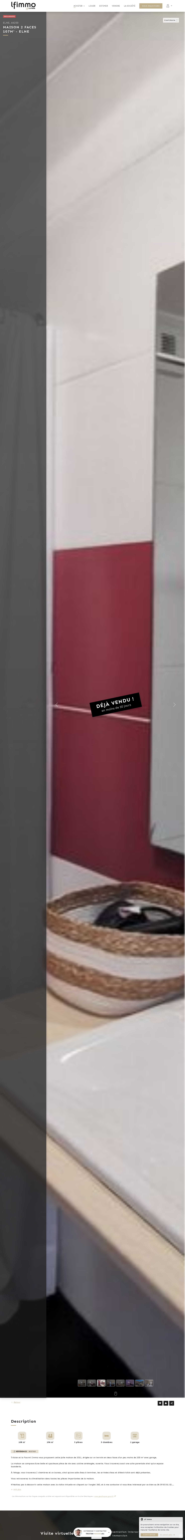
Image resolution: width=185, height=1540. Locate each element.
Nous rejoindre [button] (151, 6)
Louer (92, 6)
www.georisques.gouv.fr (104, 1496)
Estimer (103, 6)
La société (129, 6)
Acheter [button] (78, 6)
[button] (160, 1403)
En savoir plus (166, 1535)
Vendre (116, 6)
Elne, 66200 (10, 22)
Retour (17, 1402)
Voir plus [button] (17, 1489)
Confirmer (149, 1535)
